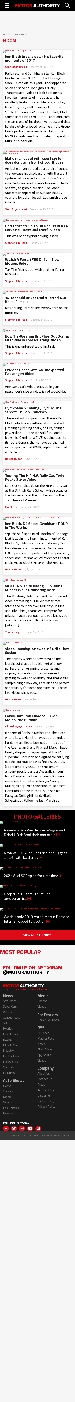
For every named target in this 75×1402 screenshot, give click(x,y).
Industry (8, 1050)
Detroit (8, 1096)
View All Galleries (37, 935)
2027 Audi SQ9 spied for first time (31, 875)
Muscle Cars (11, 1045)
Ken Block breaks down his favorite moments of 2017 (34, 58)
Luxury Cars (10, 1061)
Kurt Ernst (11, 507)
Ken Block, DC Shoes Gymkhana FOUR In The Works (36, 525)
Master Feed (46, 1038)
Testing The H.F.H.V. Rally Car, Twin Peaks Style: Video (34, 477)
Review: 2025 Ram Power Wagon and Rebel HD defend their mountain (34, 832)
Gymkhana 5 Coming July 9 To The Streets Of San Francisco (33, 410)
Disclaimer (44, 1095)
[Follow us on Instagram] (22, 1128)
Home (6, 34)
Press (41, 1084)
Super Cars (10, 1006)
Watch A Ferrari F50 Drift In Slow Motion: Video (32, 261)
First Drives (10, 1034)
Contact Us (45, 1079)
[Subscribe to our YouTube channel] (30, 1128)
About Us (44, 1073)
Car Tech (8, 1067)
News (15, 34)
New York (9, 1113)
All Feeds (43, 1033)
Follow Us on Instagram (32, 969)
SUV (5, 1023)
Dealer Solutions (48, 1020)
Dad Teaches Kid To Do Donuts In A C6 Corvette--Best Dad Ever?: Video (36, 228)
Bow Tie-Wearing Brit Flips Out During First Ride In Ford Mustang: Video (37, 338)
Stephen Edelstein (16, 242)
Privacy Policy (46, 1106)
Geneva (8, 1102)
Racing (7, 1039)
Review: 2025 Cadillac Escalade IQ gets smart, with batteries (35, 855)
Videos (7, 1012)
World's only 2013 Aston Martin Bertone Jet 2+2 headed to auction (36, 919)
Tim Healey (12, 632)
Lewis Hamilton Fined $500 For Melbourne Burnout (31, 718)
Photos (42, 1001)
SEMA (7, 1085)
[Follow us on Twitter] (14, 1128)
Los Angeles (11, 1108)
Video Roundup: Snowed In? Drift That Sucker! (37, 650)
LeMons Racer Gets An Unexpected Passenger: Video (34, 372)
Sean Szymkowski (16, 67)
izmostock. (64, 1135)
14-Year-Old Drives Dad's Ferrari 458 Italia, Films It (35, 299)
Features (9, 1073)
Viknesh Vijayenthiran (18, 726)
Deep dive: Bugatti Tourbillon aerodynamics (27, 896)
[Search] (67, 5)
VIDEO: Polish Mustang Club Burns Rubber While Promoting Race (33, 588)
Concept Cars (11, 1017)
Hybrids (8, 1028)
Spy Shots (10, 1001)
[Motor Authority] (37, 5)
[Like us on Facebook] (6, 1128)
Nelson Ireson (13, 458)
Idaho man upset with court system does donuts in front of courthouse (35, 160)
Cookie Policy (46, 1101)
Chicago (8, 1091)
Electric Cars (11, 1056)
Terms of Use (46, 1090)
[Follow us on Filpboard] (38, 1128)
